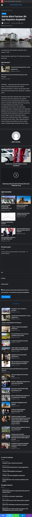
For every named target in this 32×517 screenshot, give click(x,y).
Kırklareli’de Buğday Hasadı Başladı (22, 206)
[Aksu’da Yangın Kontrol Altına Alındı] (6, 377)
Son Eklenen (16, 303)
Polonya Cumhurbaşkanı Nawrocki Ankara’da (18, 410)
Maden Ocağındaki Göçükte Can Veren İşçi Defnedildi (20, 382)
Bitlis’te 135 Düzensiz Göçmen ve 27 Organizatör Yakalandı (20, 396)
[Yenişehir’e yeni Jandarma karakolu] (6, 311)
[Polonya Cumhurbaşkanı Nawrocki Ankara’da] (6, 412)
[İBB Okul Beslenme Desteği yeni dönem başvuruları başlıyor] (6, 364)
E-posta (3, 278)
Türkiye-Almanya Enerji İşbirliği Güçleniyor (23, 214)
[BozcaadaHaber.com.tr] (16, 5)
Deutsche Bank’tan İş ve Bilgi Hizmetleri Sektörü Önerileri (23, 230)
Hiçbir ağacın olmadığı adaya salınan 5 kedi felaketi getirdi (19, 348)
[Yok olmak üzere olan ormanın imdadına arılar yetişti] (6, 336)
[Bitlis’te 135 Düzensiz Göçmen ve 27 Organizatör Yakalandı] (6, 398)
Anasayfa (5, 10)
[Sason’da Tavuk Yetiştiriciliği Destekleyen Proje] (8, 200)
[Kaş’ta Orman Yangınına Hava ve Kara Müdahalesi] (6, 429)
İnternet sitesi (4, 284)
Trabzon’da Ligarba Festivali (19, 341)
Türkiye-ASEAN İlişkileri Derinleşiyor (12, 1)
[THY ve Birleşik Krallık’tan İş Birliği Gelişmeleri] (8, 232)
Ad (2, 272)
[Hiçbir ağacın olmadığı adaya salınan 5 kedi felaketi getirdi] (6, 350)
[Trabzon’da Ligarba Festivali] (6, 343)
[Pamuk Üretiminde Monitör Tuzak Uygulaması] (5, 69)
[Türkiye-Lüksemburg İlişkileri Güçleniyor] (6, 329)
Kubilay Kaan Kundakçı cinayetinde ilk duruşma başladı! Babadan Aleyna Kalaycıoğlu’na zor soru (20, 437)
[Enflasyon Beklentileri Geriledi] (8, 217)
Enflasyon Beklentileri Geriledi (7, 222)
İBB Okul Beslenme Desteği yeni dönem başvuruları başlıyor (20, 362)
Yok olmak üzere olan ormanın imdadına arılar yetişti (19, 334)
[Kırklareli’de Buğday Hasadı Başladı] (24, 200)
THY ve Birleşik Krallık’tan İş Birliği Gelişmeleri (8, 238)
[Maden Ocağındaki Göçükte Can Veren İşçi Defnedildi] (6, 384)
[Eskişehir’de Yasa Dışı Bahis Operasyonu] (6, 357)
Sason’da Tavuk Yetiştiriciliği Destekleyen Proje (6, 207)
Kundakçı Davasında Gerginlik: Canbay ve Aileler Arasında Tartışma (20, 445)
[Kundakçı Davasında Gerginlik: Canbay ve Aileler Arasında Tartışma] (6, 446)
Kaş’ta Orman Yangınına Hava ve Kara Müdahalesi (20, 428)
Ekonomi (10, 10)
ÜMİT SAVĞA (6, 23)
